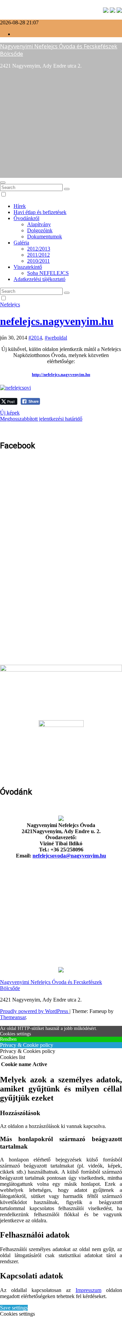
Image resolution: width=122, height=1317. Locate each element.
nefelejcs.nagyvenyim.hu (57, 321)
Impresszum (88, 1290)
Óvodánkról (26, 218)
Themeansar (13, 1017)
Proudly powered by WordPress (34, 1011)
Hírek (20, 206)
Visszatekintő (28, 267)
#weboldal (56, 337)
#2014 (35, 337)
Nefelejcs (10, 304)
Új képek (10, 413)
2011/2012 (38, 255)
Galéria (21, 242)
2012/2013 (38, 249)
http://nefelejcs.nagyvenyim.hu (61, 374)
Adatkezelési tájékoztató (39, 279)
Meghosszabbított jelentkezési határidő (41, 419)
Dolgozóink (40, 230)
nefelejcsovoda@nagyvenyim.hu (69, 856)
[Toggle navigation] (2, 183)
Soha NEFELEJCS (48, 273)
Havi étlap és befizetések (40, 212)
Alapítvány (39, 224)
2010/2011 (38, 261)
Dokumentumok (44, 236)
